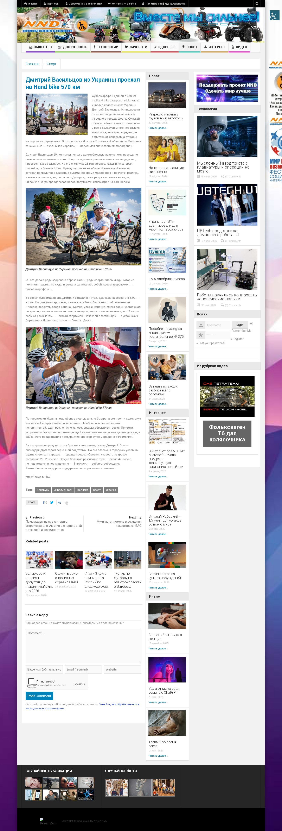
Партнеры (53, 3)
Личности (138, 47)
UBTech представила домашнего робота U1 (218, 233)
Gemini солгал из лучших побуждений (164, 576)
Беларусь (43, 489)
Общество (43, 47)
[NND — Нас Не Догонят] (55, 25)
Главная (32, 3)
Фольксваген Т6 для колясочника (227, 433)
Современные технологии (85, 3)
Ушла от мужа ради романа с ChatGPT (164, 690)
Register (238, 339)
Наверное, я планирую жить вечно (166, 170)
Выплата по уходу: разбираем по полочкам (163, 390)
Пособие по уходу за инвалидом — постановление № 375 (166, 333)
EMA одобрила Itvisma (166, 279)
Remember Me (241, 330)
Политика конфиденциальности (165, 3)
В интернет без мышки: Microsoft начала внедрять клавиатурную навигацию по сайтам (166, 459)
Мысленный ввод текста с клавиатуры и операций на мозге (223, 167)
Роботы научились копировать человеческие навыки (227, 297)
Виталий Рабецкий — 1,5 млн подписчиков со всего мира (164, 520)
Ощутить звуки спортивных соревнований (66, 577)
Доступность (75, 47)
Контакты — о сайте (123, 3)
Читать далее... (158, 128)
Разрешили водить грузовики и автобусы (165, 116)
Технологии (107, 47)
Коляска (82, 489)
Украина (111, 489)
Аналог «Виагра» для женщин (165, 637)
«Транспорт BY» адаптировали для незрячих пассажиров (165, 225)
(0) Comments (233, 176)
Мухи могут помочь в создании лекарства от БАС (119, 522)
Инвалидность (63, 489)
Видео (241, 47)
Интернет (217, 47)
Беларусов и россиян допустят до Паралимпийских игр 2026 (39, 582)
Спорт (191, 47)
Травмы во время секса (162, 744)
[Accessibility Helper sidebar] (275, 15)
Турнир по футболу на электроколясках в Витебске (127, 579)
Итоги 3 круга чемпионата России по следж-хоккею (96, 579)
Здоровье (166, 47)
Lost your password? (212, 343)
